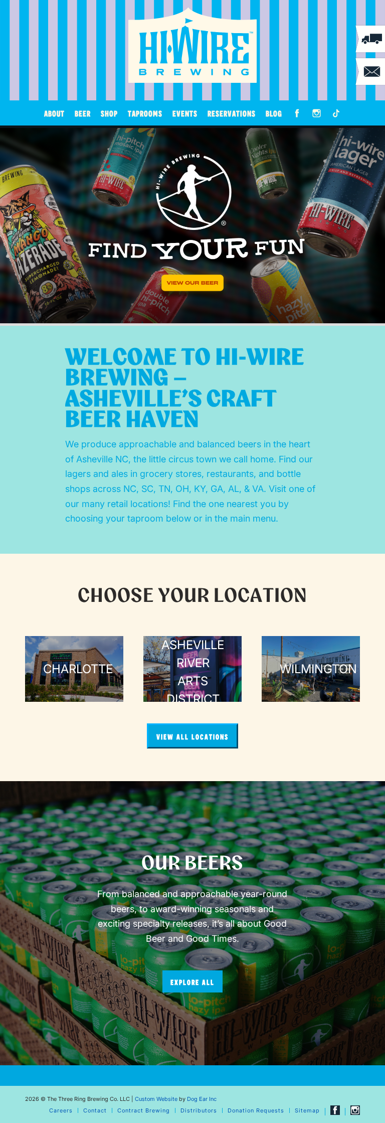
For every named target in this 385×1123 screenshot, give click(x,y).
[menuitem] (54, 113)
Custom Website (156, 1098)
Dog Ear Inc (202, 1098)
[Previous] (9, 226)
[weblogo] (192, 45)
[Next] (376, 226)
